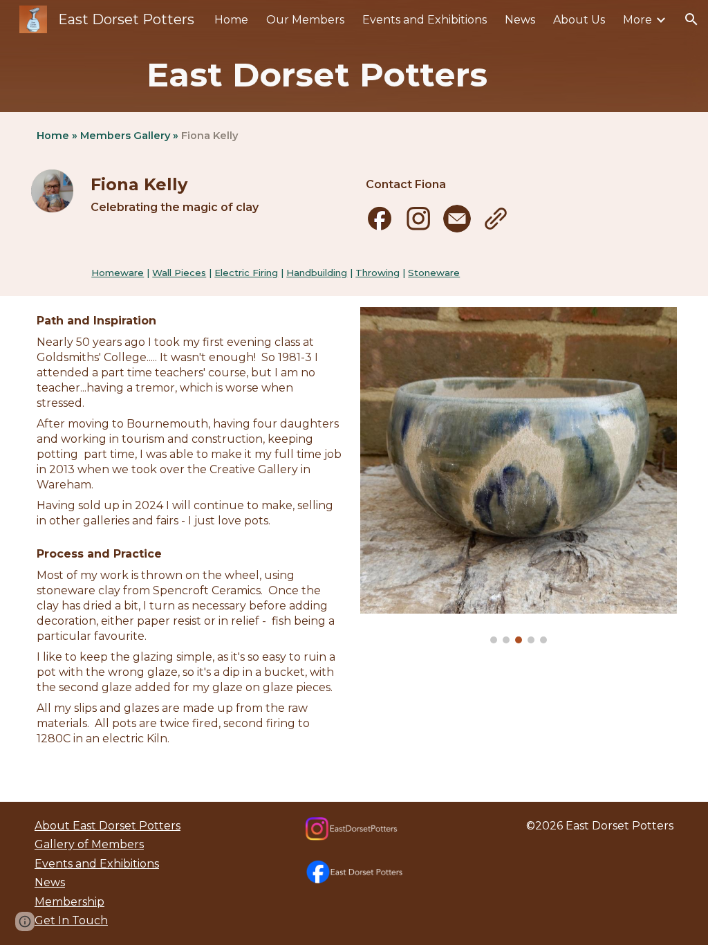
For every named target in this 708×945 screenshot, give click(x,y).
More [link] (637, 19)
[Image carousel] (518, 475)
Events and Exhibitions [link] (424, 19)
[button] (691, 19)
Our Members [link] (305, 19)
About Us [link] (579, 19)
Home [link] (231, 19)
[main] (354, 75)
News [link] (520, 19)
